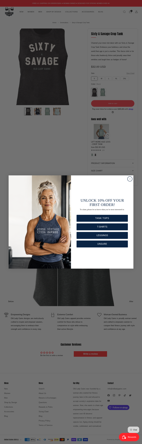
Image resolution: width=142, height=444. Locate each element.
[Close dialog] (129, 178)
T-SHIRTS (102, 227)
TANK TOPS (102, 218)
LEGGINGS (102, 235)
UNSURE (102, 244)
